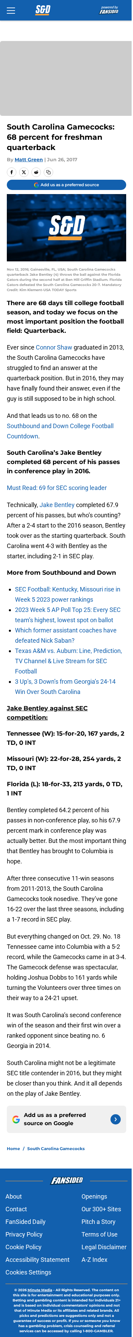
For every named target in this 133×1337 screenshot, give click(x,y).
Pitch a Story (99, 1221)
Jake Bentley (57, 504)
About (13, 1196)
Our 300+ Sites (101, 1209)
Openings (94, 1196)
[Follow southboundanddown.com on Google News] (115, 1119)
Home (13, 1148)
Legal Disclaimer (104, 1247)
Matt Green (29, 159)
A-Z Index (94, 1259)
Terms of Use (100, 1234)
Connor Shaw (54, 347)
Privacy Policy (24, 1234)
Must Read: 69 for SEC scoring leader (57, 487)
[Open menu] (11, 10)
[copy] (48, 172)
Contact (16, 1209)
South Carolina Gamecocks (56, 1148)
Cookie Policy (23, 1247)
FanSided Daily (25, 1221)
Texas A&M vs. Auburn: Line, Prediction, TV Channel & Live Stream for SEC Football (68, 661)
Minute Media (40, 1290)
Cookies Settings (28, 1272)
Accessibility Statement (37, 1259)
